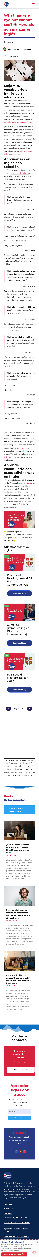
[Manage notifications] (34, 1252)
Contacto (8, 1213)
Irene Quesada (25, 49)
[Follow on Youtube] (20, 1151)
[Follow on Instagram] (24, 1151)
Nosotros (8, 1204)
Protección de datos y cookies (17, 1222)
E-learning (8, 1209)
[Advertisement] (19, 741)
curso (28, 483)
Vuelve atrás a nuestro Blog (16, 809)
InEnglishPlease (19, 448)
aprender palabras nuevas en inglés (18, 122)
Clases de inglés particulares (16, 1236)
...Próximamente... (21, 1070)
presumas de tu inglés (20, 173)
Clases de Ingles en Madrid (15, 1218)
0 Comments (9, 42)
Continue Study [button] (19, 593)
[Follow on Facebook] (16, 1151)
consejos (13, 56)
